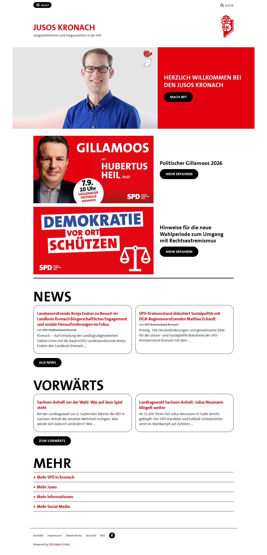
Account (91, 535)
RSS (102, 535)
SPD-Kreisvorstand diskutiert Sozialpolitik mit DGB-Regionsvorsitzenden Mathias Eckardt (179, 316)
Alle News (47, 362)
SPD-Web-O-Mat (59, 544)
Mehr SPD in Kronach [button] (55, 477)
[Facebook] (112, 535)
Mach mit (178, 97)
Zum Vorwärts (52, 440)
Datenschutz (74, 535)
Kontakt (38, 535)
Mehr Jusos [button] (47, 487)
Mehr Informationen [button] (55, 496)
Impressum (55, 535)
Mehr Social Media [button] (53, 506)
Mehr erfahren (179, 174)
